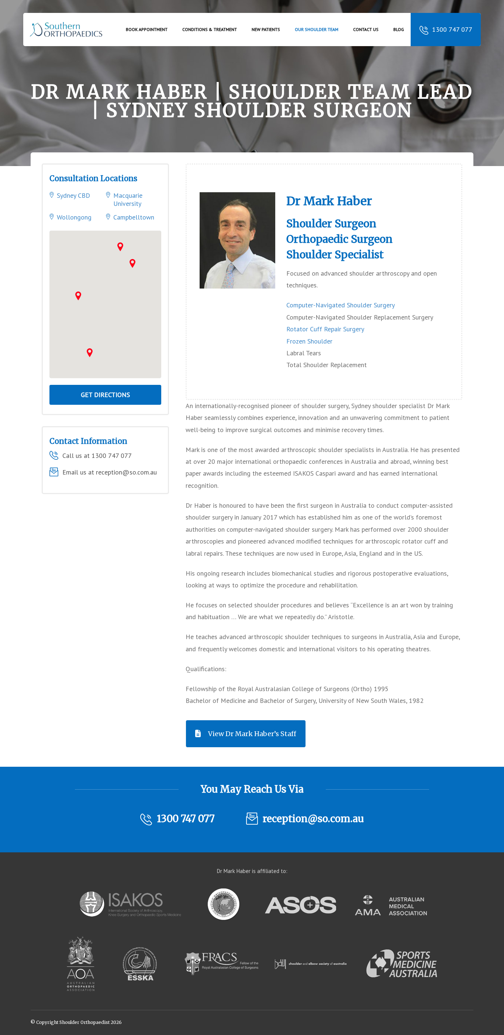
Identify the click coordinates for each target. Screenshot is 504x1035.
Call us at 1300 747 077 (97, 455)
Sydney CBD (73, 195)
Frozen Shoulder (309, 341)
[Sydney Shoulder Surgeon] (67, 34)
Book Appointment (147, 29)
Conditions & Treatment (209, 29)
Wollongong (74, 217)
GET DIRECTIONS (105, 394)
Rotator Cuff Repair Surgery (325, 329)
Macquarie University (127, 199)
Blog (398, 29)
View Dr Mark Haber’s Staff (252, 733)
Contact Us (366, 29)
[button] (132, 263)
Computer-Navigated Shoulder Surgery (340, 305)
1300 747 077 (452, 29)
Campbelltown (133, 217)
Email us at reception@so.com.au (109, 472)
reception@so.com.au (313, 819)
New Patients (266, 29)
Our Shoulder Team (316, 29)
